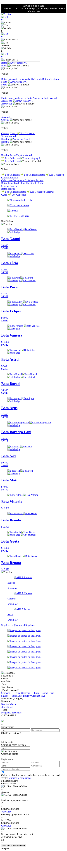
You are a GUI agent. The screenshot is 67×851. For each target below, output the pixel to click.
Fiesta (4, 81)
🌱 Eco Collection (26, 133)
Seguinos (29, 625)
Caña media (25, 79)
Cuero (13, 133)
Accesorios (7, 100)
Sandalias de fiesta (23, 98)
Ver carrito (6, 811)
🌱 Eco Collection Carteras (40, 191)
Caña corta (13, 79)
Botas (4, 62)
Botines (46, 79)
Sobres (5, 136)
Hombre (5, 139)
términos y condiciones (20, 778)
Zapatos (20, 155)
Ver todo (54, 79)
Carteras (5, 120)
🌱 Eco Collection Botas (32, 174)
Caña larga (36, 79)
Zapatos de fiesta (41, 98)
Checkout (6, 825)
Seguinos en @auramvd (13, 625)
